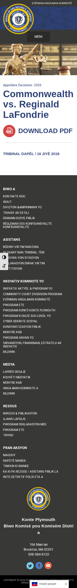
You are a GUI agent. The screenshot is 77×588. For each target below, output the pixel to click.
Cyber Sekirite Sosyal (20, 321)
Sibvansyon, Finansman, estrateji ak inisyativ (32, 344)
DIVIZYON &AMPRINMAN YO (22, 207)
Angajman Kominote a (20, 388)
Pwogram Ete (13, 305)
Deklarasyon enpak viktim (24, 263)
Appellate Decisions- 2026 (22, 85)
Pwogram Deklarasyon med (24, 424)
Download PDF (44, 131)
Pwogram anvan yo (18, 337)
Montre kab (12, 332)
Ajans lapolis (14, 419)
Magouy (9, 455)
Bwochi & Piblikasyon (20, 413)
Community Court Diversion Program (32, 294)
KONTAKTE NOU (14, 196)
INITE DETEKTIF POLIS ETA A (23, 477)
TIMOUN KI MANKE (16, 466)
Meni (38, 37)
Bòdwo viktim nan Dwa (21, 247)
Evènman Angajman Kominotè (52, 3)
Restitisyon (12, 268)
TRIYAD (8, 435)
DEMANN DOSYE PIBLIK (19, 218)
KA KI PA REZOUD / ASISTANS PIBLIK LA (30, 471)
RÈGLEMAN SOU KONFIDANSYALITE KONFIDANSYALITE (27, 225)
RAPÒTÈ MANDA (14, 461)
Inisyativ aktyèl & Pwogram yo (27, 288)
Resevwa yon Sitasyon (21, 258)
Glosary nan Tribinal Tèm (23, 252)
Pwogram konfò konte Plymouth (29, 310)
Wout (7, 202)
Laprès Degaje (14, 372)
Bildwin (9, 352)
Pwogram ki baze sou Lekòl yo (27, 316)
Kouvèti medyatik (16, 377)
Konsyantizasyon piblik (22, 327)
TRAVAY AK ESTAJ (16, 213)
